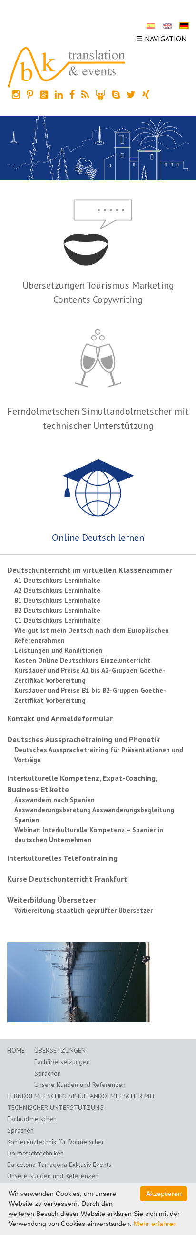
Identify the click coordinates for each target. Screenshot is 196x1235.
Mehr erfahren (155, 1223)
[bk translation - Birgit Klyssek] (66, 66)
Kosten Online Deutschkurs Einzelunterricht (82, 660)
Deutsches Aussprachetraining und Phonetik (83, 739)
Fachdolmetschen (32, 1119)
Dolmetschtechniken (35, 1153)
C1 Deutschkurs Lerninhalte (57, 620)
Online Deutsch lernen (98, 537)
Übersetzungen (60, 1050)
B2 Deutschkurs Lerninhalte (57, 610)
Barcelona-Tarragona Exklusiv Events (59, 1164)
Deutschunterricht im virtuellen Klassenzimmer (89, 570)
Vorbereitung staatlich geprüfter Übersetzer (83, 910)
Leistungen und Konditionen (58, 650)
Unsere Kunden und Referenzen (80, 1084)
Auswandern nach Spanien (54, 800)
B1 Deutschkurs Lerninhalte (57, 600)
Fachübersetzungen (62, 1061)
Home (16, 1050)
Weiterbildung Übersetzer (51, 900)
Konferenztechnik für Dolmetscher (55, 1141)
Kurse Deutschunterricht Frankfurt (67, 879)
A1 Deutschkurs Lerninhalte (57, 580)
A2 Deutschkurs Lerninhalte (57, 590)
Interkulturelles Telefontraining (62, 858)
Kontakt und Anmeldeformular (60, 718)
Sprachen (47, 1073)
